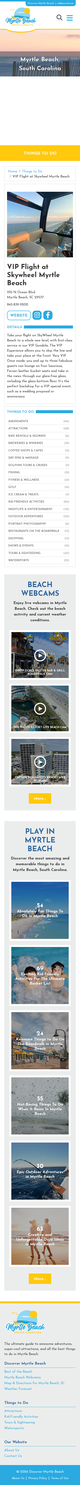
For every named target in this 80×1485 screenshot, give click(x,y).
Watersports (14, 1428)
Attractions (13, 1411)
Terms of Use (59, 1478)
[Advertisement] (40, 111)
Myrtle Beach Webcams (22, 1377)
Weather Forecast (18, 1389)
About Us (11, 1450)
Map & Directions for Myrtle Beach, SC (34, 1383)
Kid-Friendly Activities (21, 1417)
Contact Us (13, 1456)
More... (40, 799)
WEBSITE (19, 316)
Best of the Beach (18, 1372)
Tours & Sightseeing (19, 1422)
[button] (70, 18)
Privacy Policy (37, 1478)
